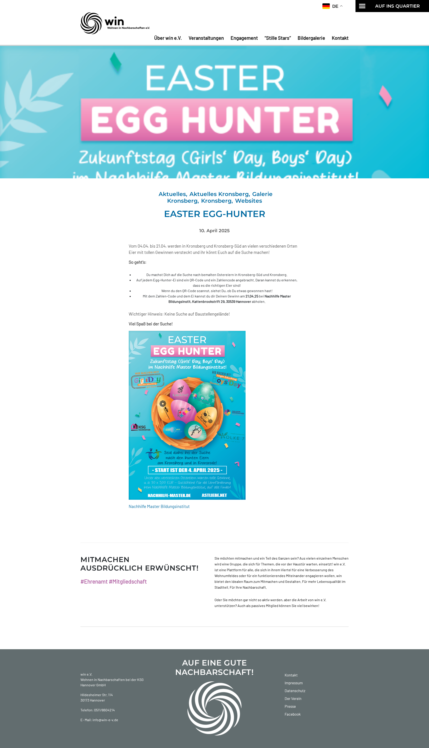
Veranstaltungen (206, 38)
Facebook (293, 714)
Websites (248, 200)
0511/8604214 (104, 710)
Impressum (294, 683)
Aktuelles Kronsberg (219, 194)
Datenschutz (295, 690)
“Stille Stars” (278, 38)
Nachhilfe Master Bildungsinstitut (159, 506)
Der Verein (293, 698)
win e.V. (86, 674)
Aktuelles (172, 194)
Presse (290, 706)
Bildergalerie (311, 38)
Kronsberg (216, 200)
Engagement (244, 38)
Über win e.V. (168, 38)
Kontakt (340, 38)
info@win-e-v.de (105, 720)
